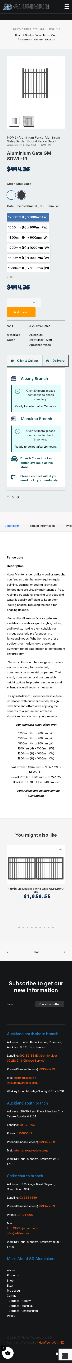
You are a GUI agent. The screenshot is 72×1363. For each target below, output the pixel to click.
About (11, 1270)
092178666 (27, 1124)
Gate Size (33, 206)
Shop (36, 952)
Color (19, 184)
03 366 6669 (28, 1197)
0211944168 (25, 1214)
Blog (10, 1285)
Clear (10, 276)
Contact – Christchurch (23, 1310)
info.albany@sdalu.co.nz (23, 1082)
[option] (11, 195)
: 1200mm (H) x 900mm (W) (40, 206)
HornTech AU (47, 1342)
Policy (11, 1315)
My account (14, 1290)
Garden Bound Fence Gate (41, 35)
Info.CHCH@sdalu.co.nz (23, 1228)
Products (13, 1275)
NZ (62, 1342)
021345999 (47, 1069)
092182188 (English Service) (38, 1055)
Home (18, 35)
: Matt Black (23, 184)
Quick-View (60, 849)
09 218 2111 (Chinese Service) (26, 1060)
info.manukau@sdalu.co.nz (31, 1150)
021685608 (24, 1133)
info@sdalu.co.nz (25, 1077)
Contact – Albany (20, 1300)
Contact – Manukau (21, 1305)
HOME (12, 137)
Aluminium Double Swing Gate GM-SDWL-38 (36, 893)
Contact (12, 1295)
